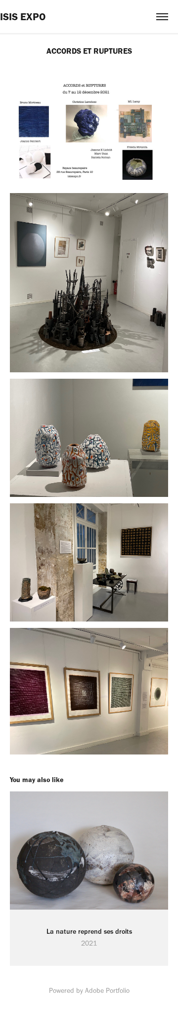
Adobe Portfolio (107, 990)
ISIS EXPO (22, 16)
